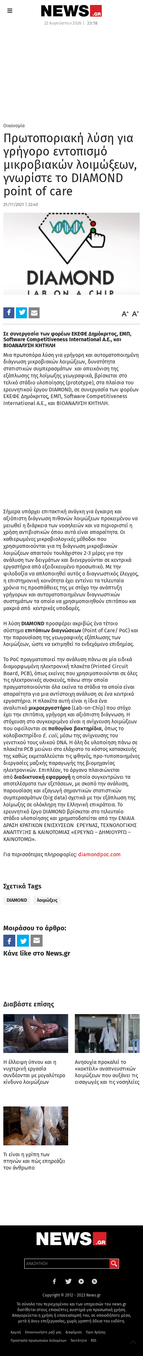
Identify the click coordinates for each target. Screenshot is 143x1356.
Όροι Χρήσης (96, 1332)
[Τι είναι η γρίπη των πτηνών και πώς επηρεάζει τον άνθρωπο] (35, 1125)
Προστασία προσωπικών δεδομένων (39, 1341)
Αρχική (16, 1332)
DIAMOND (17, 900)
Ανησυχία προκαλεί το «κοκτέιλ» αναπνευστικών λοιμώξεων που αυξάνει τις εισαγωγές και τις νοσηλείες (107, 1072)
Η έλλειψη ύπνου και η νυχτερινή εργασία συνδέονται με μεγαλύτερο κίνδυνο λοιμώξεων (34, 1072)
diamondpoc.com (99, 854)
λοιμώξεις (47, 900)
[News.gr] (71, 11)
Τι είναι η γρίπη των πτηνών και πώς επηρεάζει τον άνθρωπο (34, 1161)
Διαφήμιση (74, 1332)
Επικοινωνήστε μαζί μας (43, 1332)
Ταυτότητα (79, 1341)
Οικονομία (14, 126)
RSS (93, 1341)
